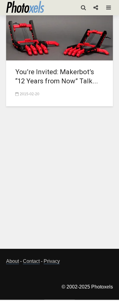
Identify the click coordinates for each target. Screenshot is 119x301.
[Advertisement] (59, 181)
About (12, 261)
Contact (31, 261)
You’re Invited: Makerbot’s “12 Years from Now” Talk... (56, 76)
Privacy (52, 261)
